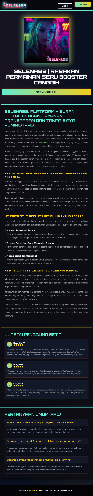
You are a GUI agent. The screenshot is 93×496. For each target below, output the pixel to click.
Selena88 (43, 142)
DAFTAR (82, 4)
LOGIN (65, 6)
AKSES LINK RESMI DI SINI (46, 92)
